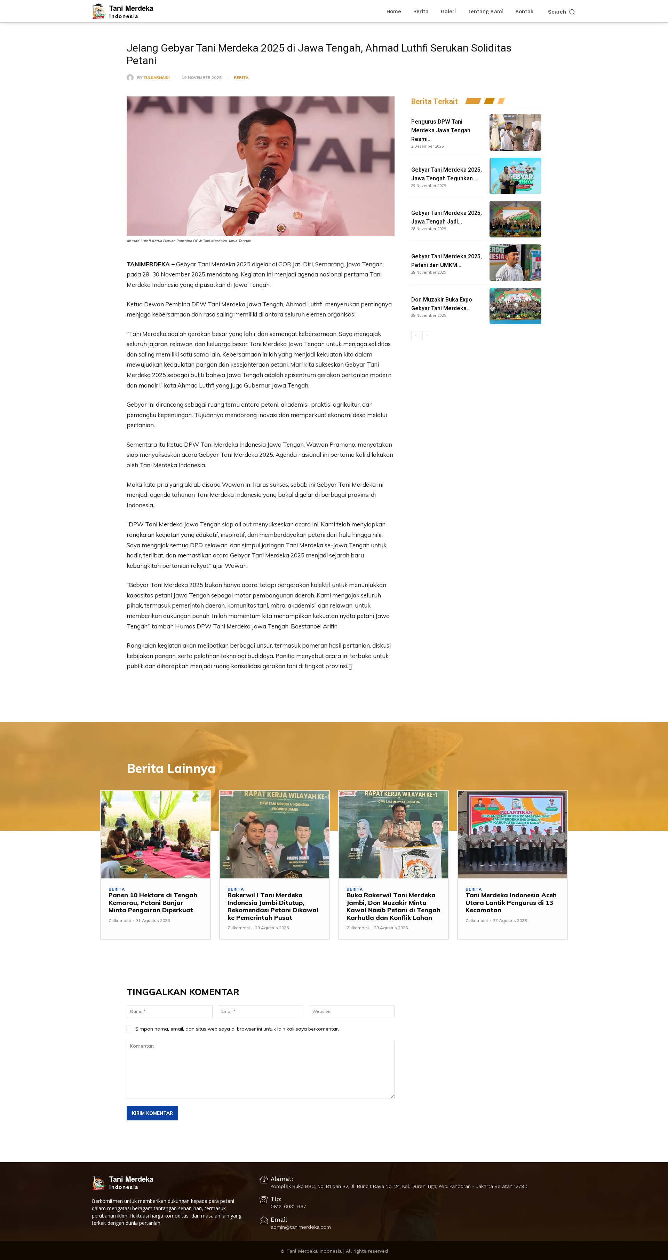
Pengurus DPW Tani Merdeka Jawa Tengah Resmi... (440, 130)
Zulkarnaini (156, 78)
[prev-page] (415, 335)
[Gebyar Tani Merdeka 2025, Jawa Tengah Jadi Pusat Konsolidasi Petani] (515, 219)
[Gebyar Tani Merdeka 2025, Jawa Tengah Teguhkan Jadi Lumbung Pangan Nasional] (515, 176)
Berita (241, 78)
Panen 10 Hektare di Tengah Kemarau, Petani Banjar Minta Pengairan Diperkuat (153, 902)
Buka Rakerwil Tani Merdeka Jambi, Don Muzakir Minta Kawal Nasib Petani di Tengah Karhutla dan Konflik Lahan (393, 906)
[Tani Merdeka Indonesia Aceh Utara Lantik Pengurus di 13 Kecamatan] (512, 834)
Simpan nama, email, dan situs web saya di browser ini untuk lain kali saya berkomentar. (237, 1029)
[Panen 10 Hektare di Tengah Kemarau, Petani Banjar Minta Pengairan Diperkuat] (155, 834)
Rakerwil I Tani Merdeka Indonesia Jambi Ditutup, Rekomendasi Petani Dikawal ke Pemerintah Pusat (273, 906)
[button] (562, 12)
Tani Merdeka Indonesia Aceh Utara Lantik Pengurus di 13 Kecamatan (511, 902)
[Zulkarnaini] (132, 77)
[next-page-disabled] (426, 335)
